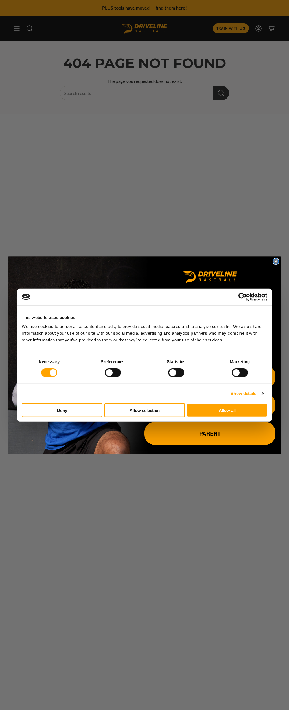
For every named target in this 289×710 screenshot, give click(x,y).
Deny (62, 410)
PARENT (210, 433)
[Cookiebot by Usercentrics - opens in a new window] (242, 297)
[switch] (113, 372)
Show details (243, 393)
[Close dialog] (276, 261)
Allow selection (145, 410)
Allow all (227, 410)
